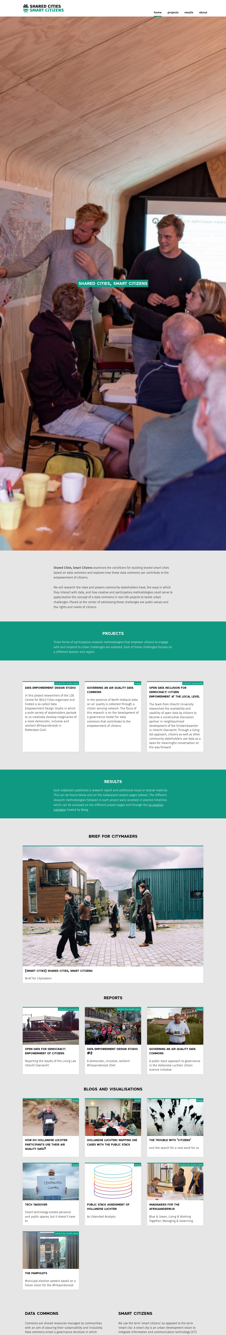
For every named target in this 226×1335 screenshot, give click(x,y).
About (203, 12)
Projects (173, 12)
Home (158, 12)
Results (188, 12)
